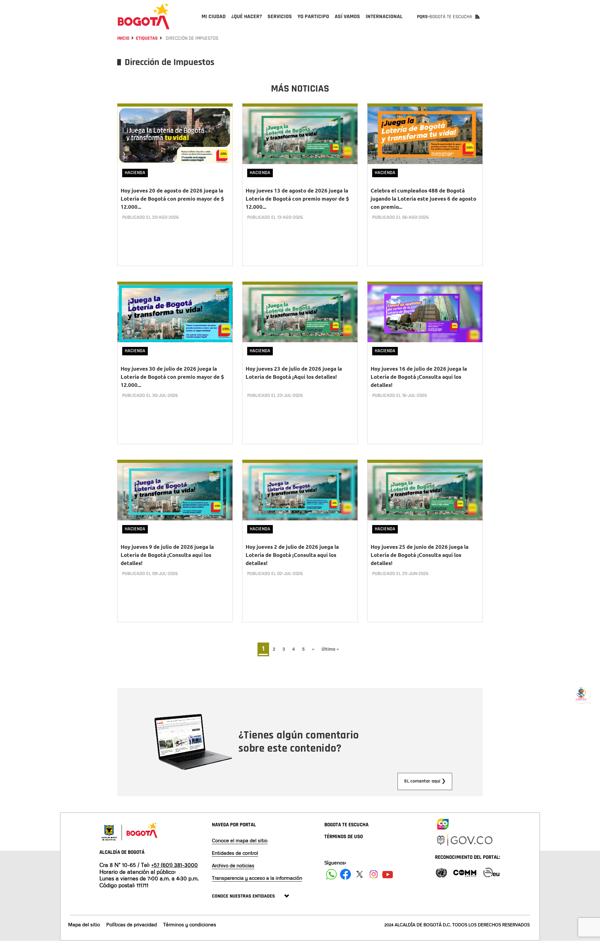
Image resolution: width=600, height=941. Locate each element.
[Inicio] (143, 16)
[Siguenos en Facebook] (331, 874)
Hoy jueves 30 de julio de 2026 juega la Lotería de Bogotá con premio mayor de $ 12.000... (172, 376)
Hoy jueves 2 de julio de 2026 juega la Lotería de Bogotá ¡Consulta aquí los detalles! (292, 554)
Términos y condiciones (189, 924)
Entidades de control (235, 853)
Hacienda (135, 172)
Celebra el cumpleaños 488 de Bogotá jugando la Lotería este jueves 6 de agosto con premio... (423, 198)
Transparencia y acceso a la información (257, 878)
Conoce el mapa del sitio (240, 840)
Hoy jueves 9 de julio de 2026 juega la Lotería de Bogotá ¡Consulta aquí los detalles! (167, 554)
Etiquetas (147, 38)
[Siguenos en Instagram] (373, 874)
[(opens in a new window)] (443, 823)
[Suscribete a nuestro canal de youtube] (387, 874)
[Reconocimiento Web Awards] (491, 872)
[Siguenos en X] (359, 874)
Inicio (123, 38)
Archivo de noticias (233, 865)
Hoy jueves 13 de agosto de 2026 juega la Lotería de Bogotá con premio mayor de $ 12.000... (297, 198)
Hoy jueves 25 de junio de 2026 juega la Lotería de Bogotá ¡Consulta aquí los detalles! (419, 554)
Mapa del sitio (84, 924)
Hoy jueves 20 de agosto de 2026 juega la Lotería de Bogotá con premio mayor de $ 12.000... (172, 198)
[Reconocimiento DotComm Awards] (464, 872)
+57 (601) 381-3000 (174, 864)
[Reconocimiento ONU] (441, 872)
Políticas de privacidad (131, 924)
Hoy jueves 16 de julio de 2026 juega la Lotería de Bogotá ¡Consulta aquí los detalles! (419, 376)
